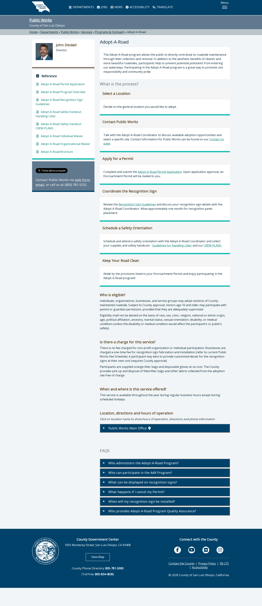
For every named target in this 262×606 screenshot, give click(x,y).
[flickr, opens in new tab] (206, 550)
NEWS (118, 7)
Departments (49, 32)
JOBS (103, 7)
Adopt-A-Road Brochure (56, 152)
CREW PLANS (212, 245)
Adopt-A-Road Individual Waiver (61, 136)
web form (82, 180)
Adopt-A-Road (136, 32)
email (40, 184)
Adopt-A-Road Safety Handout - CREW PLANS (59, 126)
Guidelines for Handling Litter (172, 245)
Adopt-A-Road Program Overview (62, 92)
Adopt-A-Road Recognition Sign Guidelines (59, 102)
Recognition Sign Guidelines (137, 204)
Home (33, 32)
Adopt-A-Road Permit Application (160, 172)
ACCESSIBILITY (139, 7)
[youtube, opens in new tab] (192, 550)
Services (86, 32)
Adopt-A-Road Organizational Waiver (65, 144)
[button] (224, 7)
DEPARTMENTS (83, 7)
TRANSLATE (164, 7)
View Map (100, 557)
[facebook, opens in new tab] (177, 550)
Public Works (40, 19)
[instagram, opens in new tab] (220, 550)
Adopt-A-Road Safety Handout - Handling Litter (59, 114)
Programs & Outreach (109, 32)
